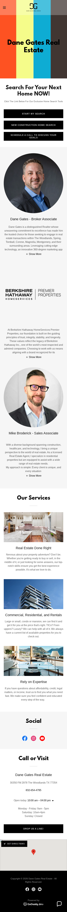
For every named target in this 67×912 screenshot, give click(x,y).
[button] (6, 7)
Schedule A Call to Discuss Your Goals (33, 136)
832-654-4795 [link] (33, 790)
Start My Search (33, 113)
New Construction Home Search (33, 125)
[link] (33, 7)
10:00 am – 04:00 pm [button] (39, 800)
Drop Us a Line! (33, 828)
